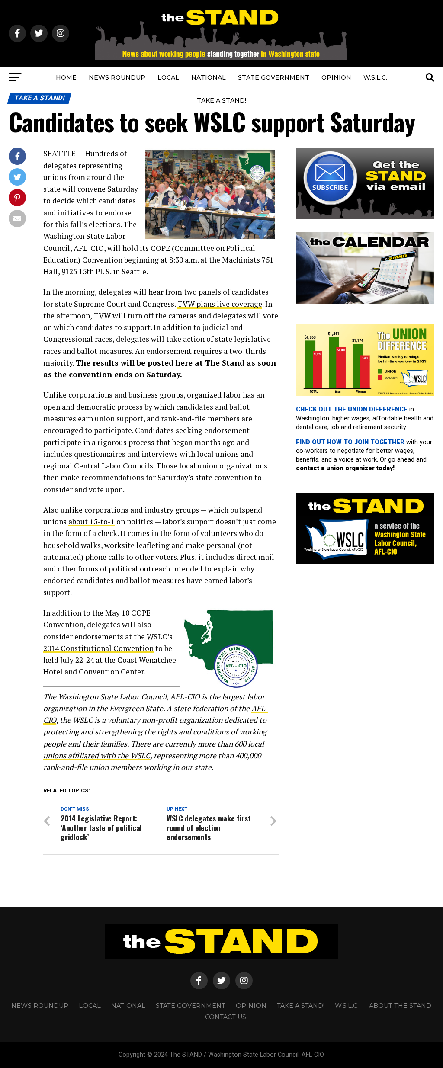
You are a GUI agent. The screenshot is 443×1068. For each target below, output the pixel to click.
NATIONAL (208, 77)
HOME (66, 77)
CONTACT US (225, 1017)
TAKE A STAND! (221, 100)
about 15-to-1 (91, 521)
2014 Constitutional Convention (98, 648)
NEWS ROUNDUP (117, 77)
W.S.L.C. (375, 77)
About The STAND (400, 1006)
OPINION (336, 77)
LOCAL (168, 77)
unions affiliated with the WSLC (96, 755)
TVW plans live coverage (219, 304)
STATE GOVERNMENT (273, 77)
